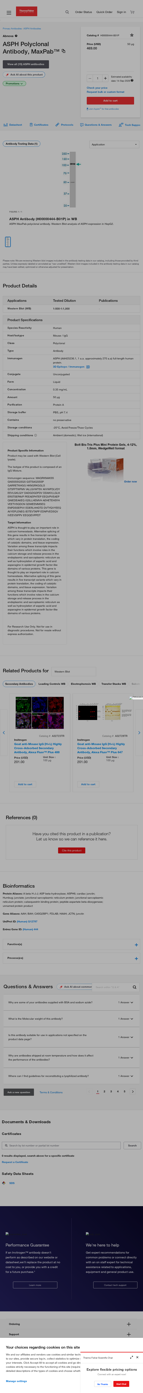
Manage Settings (16, 1381)
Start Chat (121, 1384)
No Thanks (102, 1384)
